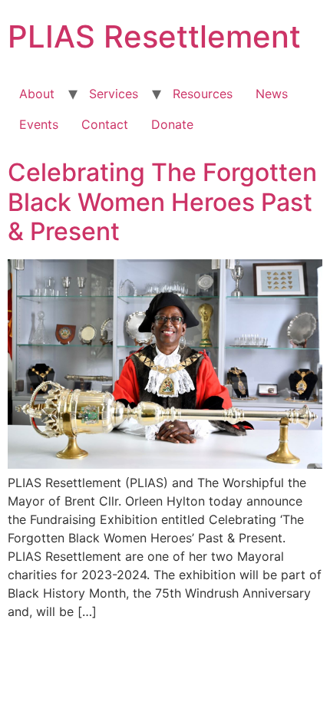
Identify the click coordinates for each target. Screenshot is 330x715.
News (272, 93)
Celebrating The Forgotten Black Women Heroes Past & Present (162, 201)
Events (38, 124)
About (36, 93)
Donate (172, 124)
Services (113, 93)
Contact (104, 124)
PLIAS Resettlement (154, 36)
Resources (203, 93)
